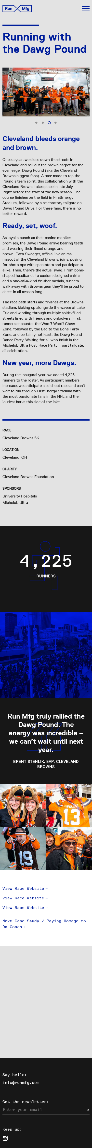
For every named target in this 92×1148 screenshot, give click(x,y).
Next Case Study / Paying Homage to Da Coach (44, 924)
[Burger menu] (86, 9)
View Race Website (25, 888)
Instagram (5, 1138)
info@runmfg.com (20, 1082)
